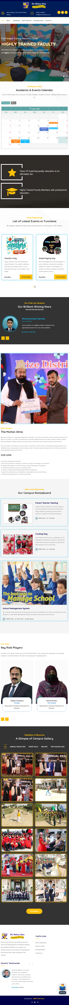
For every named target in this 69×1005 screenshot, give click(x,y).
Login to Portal (39, 946)
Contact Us (38, 953)
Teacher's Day (10, 258)
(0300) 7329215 (40, 12)
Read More (7, 277)
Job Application (40, 950)
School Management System (16, 608)
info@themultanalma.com (43, 15)
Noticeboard (16, 20)
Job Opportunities (38, 20)
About (8, 20)
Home (3, 20)
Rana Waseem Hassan (51, 701)
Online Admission (27, 20)
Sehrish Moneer (17, 701)
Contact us (48, 20)
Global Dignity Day (47, 258)
